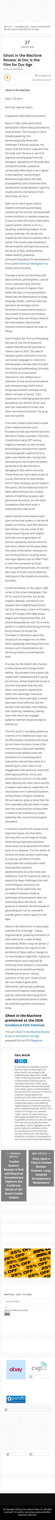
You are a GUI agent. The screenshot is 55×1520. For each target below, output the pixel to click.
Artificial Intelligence (32, 263)
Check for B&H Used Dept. (16, 1310)
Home (9, 26)
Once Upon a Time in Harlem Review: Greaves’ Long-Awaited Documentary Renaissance (41, 1170)
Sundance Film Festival (24, 1025)
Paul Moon (18, 69)
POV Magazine (34, 1040)
